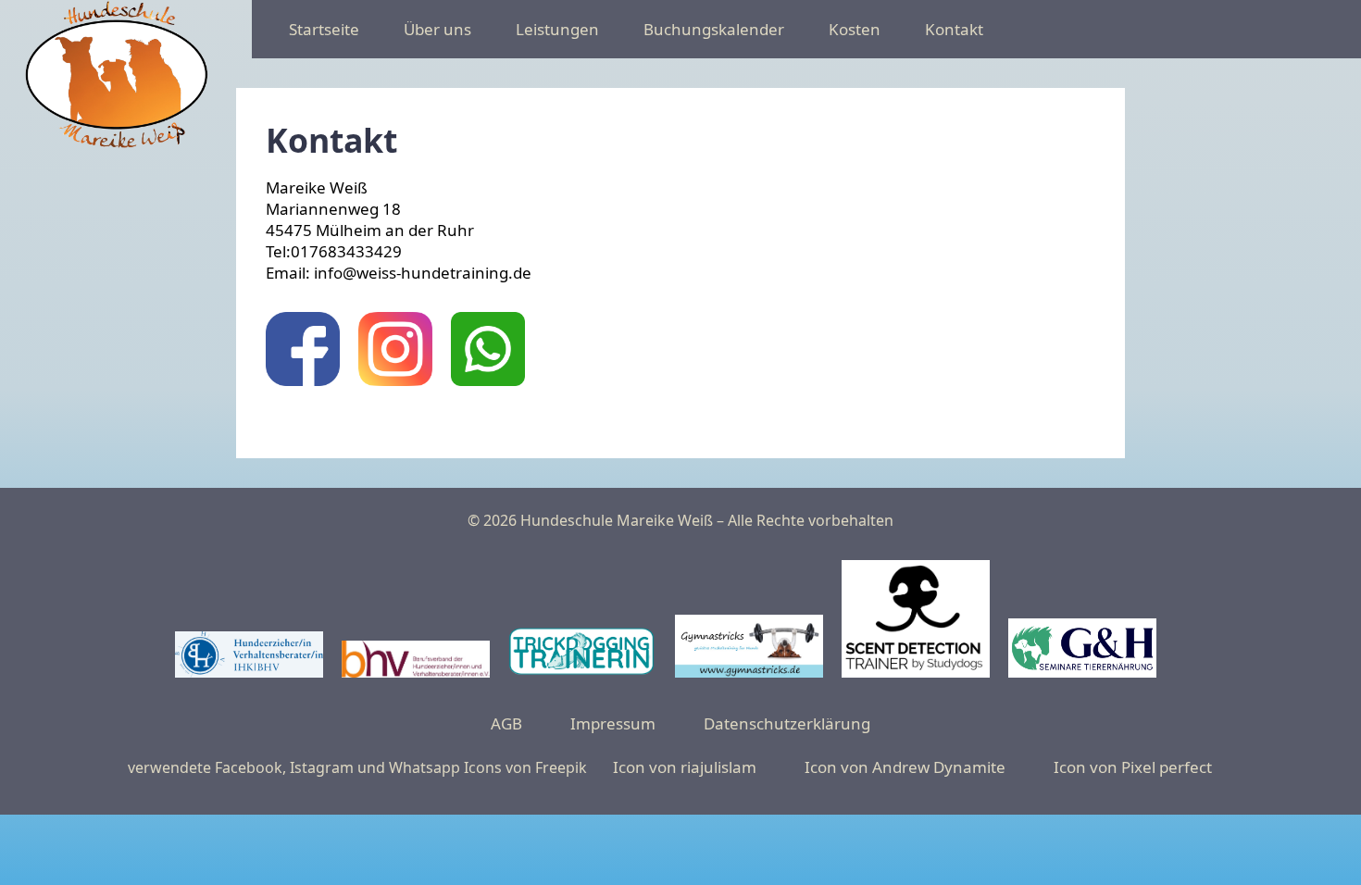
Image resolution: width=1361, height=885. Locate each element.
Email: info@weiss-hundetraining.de (398, 272)
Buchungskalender (713, 29)
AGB (506, 723)
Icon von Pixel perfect (1133, 767)
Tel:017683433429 (334, 251)
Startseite (324, 29)
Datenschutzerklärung (787, 723)
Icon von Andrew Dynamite (905, 767)
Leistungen (557, 29)
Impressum (613, 723)
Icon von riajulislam (684, 767)
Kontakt (954, 29)
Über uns (437, 29)
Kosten (854, 29)
